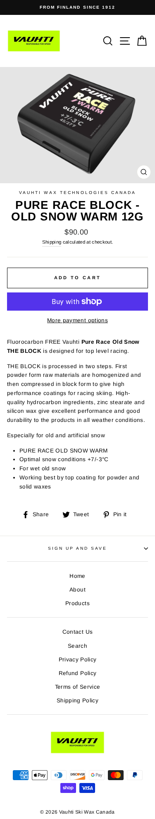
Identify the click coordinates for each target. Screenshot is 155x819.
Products (77, 603)
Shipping (52, 241)
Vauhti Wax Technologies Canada (77, 192)
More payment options (77, 320)
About (77, 590)
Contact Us (77, 632)
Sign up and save (77, 548)
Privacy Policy (78, 659)
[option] (77, 7)
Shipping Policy (77, 700)
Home (77, 576)
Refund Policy (77, 673)
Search (77, 646)
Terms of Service (77, 687)
